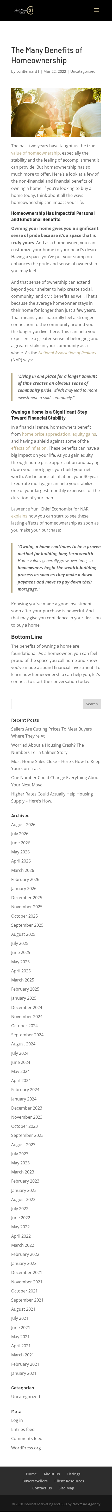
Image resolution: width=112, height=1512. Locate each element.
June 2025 (20, 952)
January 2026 (23, 888)
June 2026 (20, 843)
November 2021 (26, 1282)
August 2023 (23, 1145)
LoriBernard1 (27, 71)
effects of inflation (29, 448)
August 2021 (23, 1309)
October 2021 (24, 1291)
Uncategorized (83, 71)
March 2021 (22, 1355)
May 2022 (20, 1227)
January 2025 (23, 998)
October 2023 (24, 1126)
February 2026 (25, 879)
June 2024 (20, 1062)
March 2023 (22, 1172)
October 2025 (24, 916)
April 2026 (21, 861)
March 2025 (22, 980)
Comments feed (26, 1438)
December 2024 (26, 1007)
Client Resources (69, 1480)
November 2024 (26, 1016)
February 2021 (25, 1364)
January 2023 (23, 1190)
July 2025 (19, 943)
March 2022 (22, 1245)
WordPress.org (26, 1448)
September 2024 (27, 1035)
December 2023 (26, 1108)
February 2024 (25, 1089)
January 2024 (23, 1099)
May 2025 (20, 962)
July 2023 (19, 1154)
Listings (73, 1473)
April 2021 (21, 1346)
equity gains (84, 434)
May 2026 (20, 852)
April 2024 (21, 1080)
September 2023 (27, 1135)
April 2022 (21, 1236)
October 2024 (24, 1026)
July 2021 (19, 1318)
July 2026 (19, 834)
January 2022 (23, 1263)
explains (19, 516)
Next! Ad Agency (86, 1504)
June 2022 (20, 1218)
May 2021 (20, 1336)
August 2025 (23, 934)
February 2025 (25, 989)
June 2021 (20, 1327)
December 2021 (26, 1272)
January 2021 (23, 1373)
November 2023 (26, 1117)
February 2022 (25, 1254)
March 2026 (22, 870)
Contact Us (42, 1488)
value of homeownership (35, 153)
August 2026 (23, 824)
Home (31, 1473)
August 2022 (23, 1199)
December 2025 (26, 897)
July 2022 (19, 1208)
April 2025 (21, 971)
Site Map (66, 1488)
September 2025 (27, 925)
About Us (51, 1473)
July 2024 (19, 1053)
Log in (17, 1420)
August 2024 (23, 1044)
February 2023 (25, 1181)
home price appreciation (46, 434)
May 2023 (20, 1163)
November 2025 (26, 907)
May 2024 (20, 1071)
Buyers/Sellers (35, 1480)
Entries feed (23, 1429)
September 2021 (27, 1300)
